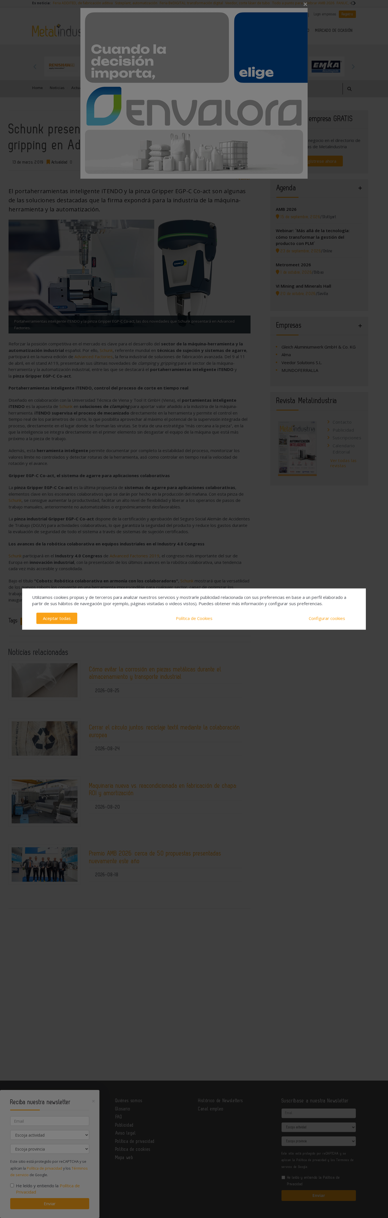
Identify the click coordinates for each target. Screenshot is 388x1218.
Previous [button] (35, 66)
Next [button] (353, 66)
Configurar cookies (327, 618)
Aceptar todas (57, 618)
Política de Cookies (194, 618)
